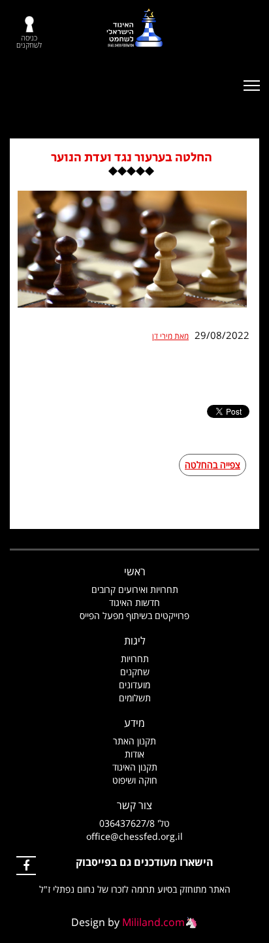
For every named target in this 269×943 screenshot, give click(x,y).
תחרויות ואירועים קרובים (134, 589)
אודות (134, 754)
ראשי (135, 571)
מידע (134, 723)
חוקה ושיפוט (134, 780)
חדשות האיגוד (134, 602)
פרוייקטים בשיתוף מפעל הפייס (134, 615)
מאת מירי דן (170, 336)
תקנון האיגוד (134, 767)
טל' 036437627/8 (134, 823)
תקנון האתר (134, 741)
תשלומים (135, 698)
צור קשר (134, 805)
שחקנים (135, 671)
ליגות (135, 640)
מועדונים (134, 685)
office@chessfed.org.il (134, 836)
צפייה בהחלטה (212, 464)
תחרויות (135, 658)
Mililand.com (153, 922)
